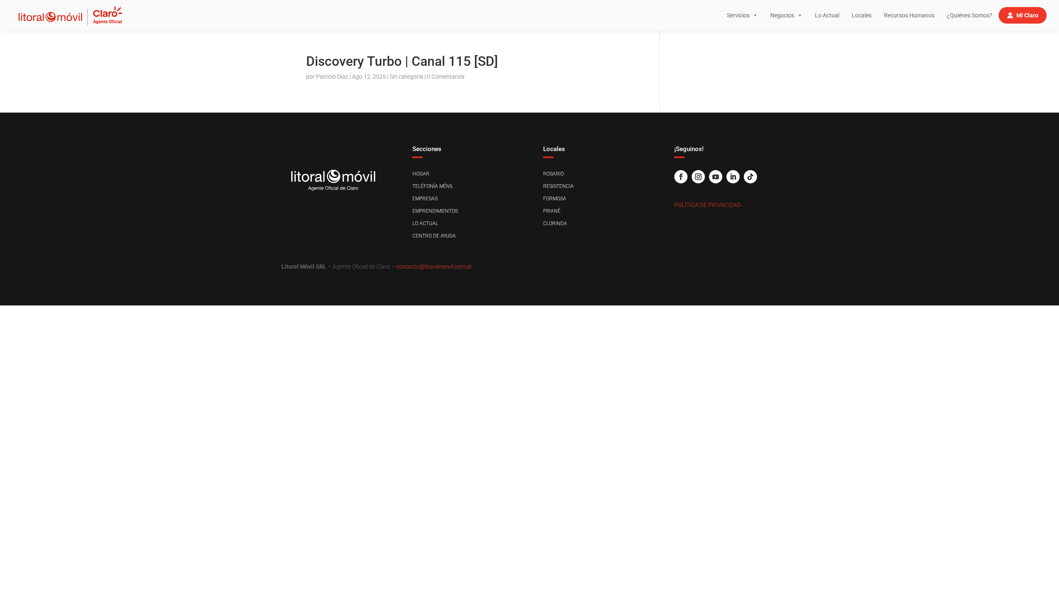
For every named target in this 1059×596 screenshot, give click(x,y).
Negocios (782, 15)
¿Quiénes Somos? (969, 15)
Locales (862, 15)
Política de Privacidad (707, 205)
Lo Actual (827, 15)
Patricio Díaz (332, 76)
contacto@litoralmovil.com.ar (434, 266)
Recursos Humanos (909, 15)
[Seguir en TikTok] (750, 176)
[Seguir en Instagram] (698, 176)
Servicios (738, 15)
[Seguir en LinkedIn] (733, 176)
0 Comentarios (446, 76)
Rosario (553, 174)
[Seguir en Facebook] (681, 176)
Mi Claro (1027, 15)
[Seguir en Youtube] (715, 176)
